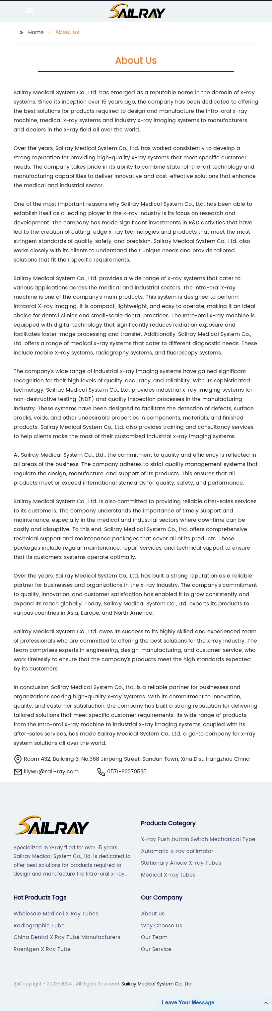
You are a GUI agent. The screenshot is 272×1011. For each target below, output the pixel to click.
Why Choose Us (161, 925)
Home (36, 32)
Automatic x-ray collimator (177, 851)
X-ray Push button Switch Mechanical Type (198, 839)
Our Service (156, 949)
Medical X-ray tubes (168, 875)
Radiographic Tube (39, 926)
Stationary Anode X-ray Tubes (181, 863)
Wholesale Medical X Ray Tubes (56, 914)
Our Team (154, 937)
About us (153, 913)
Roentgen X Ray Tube (42, 949)
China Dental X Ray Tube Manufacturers (67, 937)
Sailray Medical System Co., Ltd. (156, 984)
